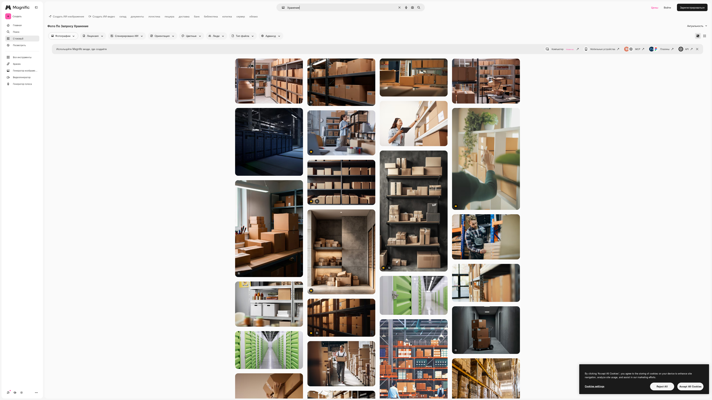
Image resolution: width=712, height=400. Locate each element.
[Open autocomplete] (282, 7)
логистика (154, 16)
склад (122, 16)
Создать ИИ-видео (104, 16)
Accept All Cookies (690, 386)
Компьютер (563, 49)
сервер (240, 16)
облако (253, 16)
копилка (227, 16)
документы (137, 16)
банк (197, 16)
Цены (654, 7)
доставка (184, 16)
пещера (169, 16)
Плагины (665, 49)
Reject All (662, 386)
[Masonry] (698, 36)
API (687, 49)
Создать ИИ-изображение (68, 16)
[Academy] (15, 393)
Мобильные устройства (602, 49)
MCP (637, 49)
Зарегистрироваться (692, 7)
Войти (667, 7)
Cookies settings (594, 386)
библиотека (211, 16)
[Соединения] (8, 393)
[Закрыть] (697, 49)
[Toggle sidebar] (36, 7)
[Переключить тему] (21, 393)
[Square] (705, 36)
